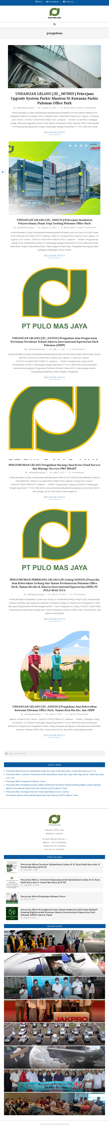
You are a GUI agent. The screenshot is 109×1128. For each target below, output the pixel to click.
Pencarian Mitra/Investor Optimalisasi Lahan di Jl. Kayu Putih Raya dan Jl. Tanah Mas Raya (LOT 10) (51, 771)
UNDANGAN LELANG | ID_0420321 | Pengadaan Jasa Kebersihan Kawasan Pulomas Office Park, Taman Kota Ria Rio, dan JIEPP (54, 708)
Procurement (90, 107)
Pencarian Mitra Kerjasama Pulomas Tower (26, 781)
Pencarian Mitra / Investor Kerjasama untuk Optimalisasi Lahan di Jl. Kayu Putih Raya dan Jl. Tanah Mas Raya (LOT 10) (60, 881)
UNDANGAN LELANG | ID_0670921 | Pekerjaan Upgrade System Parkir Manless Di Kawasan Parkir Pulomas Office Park (54, 98)
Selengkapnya (54, 132)
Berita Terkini (76, 107)
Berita (66, 107)
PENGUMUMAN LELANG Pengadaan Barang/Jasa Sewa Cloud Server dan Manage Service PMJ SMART (54, 466)
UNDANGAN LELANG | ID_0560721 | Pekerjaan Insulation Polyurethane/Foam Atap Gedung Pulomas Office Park (54, 221)
